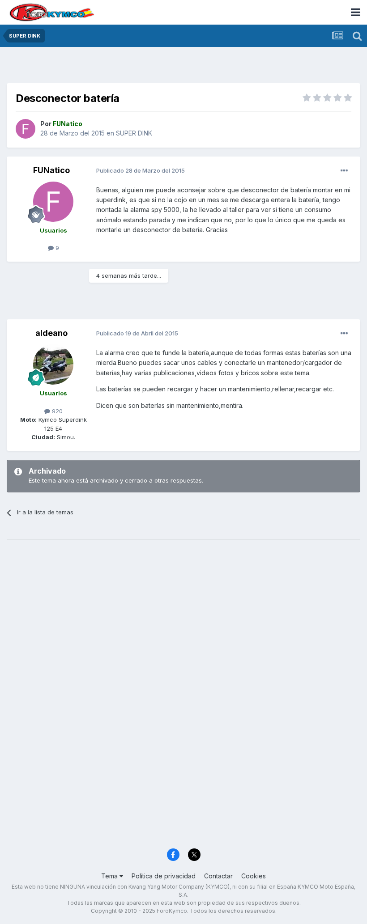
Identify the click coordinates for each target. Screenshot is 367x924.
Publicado (140, 170)
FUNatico (51, 170)
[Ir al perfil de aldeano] (53, 364)
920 (56, 411)
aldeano (51, 333)
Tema (110, 876)
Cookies (253, 876)
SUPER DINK (134, 133)
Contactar (218, 876)
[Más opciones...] (344, 170)
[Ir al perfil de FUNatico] (25, 129)
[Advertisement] (183, 67)
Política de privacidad (164, 876)
